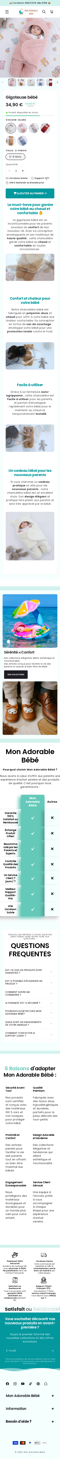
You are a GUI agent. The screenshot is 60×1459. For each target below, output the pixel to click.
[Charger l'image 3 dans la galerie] (31, 82)
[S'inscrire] (52, 1350)
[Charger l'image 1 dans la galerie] (12, 82)
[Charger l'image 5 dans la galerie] (50, 82)
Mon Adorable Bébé (34, 1452)
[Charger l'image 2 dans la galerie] (22, 82)
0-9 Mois (15, 156)
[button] (7, 12)
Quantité (12, 164)
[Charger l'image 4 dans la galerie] (41, 82)
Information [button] (16, 1408)
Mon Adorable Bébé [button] (23, 1395)
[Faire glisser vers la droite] (57, 82)
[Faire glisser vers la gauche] (2, 82)
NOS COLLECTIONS (16, 674)
